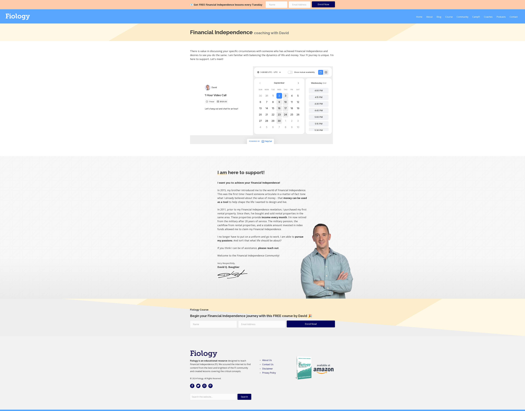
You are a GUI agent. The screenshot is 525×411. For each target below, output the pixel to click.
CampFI (476, 16)
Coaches (488, 16)
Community (462, 16)
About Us (267, 360)
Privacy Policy (269, 372)
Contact (514, 16)
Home (419, 16)
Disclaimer (267, 368)
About (429, 16)
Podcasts (501, 16)
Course (449, 16)
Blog (439, 16)
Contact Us (267, 364)
